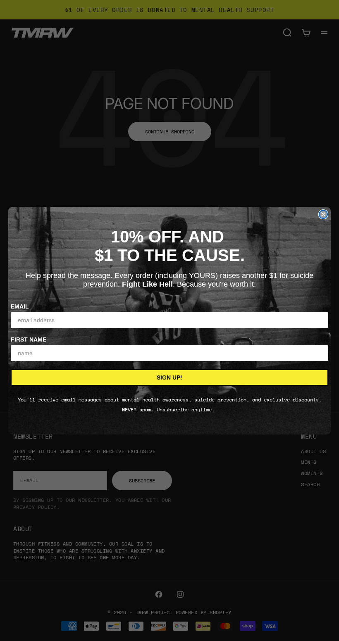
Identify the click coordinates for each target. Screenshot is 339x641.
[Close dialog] (323, 214)
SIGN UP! (169, 377)
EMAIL (20, 306)
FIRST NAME (28, 339)
